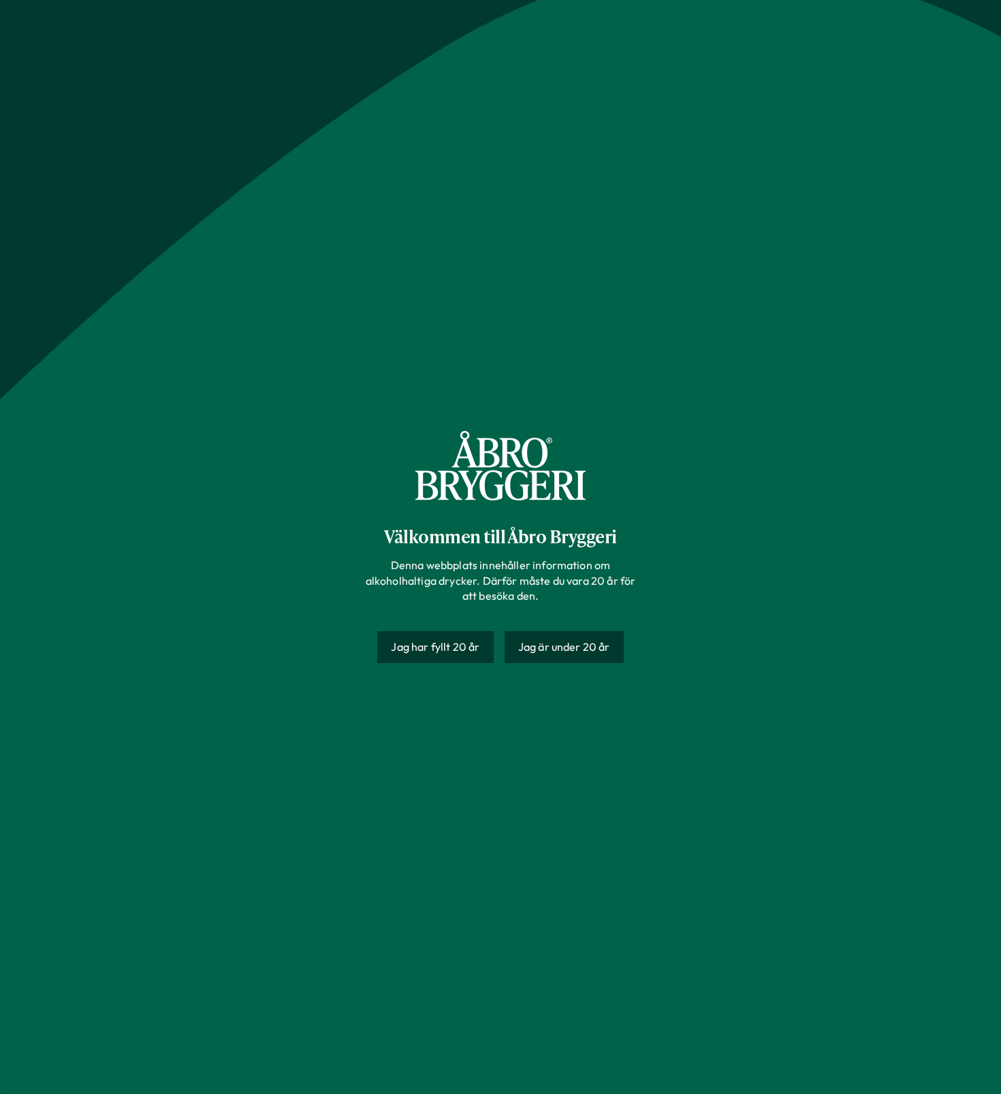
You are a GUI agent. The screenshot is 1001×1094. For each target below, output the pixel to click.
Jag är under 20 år (564, 647)
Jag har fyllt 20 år (435, 647)
